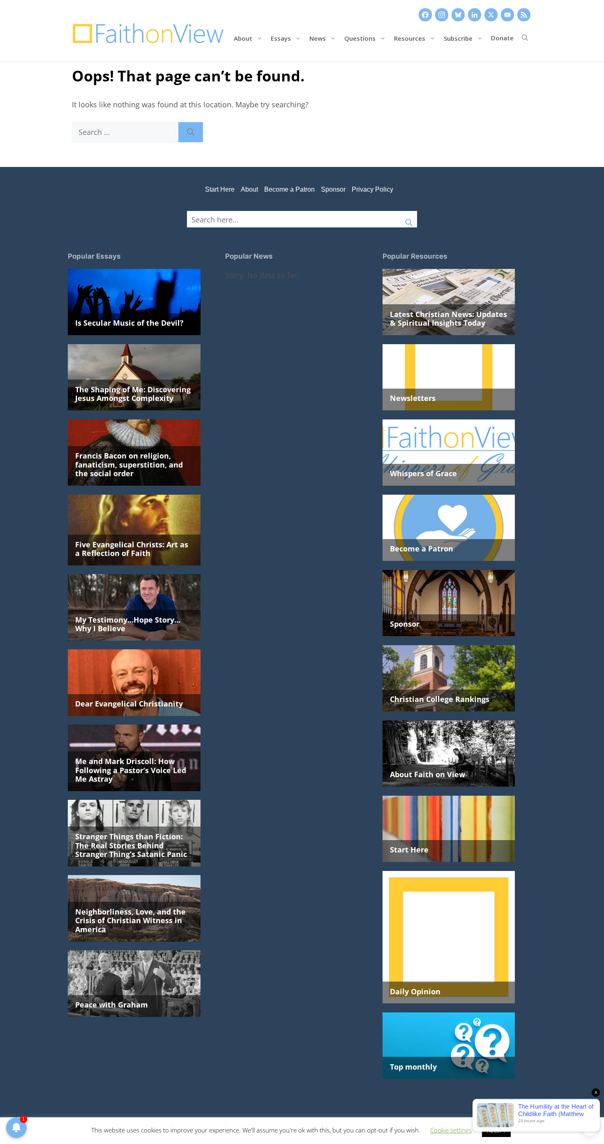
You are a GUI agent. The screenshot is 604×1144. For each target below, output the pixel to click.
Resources (409, 38)
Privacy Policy (372, 189)
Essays (281, 38)
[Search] (190, 132)
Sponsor (333, 189)
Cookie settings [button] (451, 1130)
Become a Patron (289, 189)
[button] (525, 37)
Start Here (220, 189)
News (317, 38)
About (243, 38)
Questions (360, 38)
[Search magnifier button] (409, 219)
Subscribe (458, 38)
